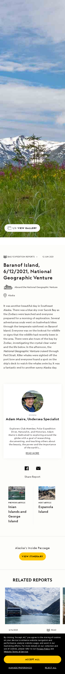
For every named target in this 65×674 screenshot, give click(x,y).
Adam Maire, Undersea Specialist (32, 419)
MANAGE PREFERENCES (20, 668)
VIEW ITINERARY (32, 556)
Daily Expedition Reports (25, 591)
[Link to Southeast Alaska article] (32, 605)
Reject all (50, 668)
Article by (32, 415)
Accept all (32, 659)
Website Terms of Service (16, 651)
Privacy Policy (43, 648)
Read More (32, 453)
